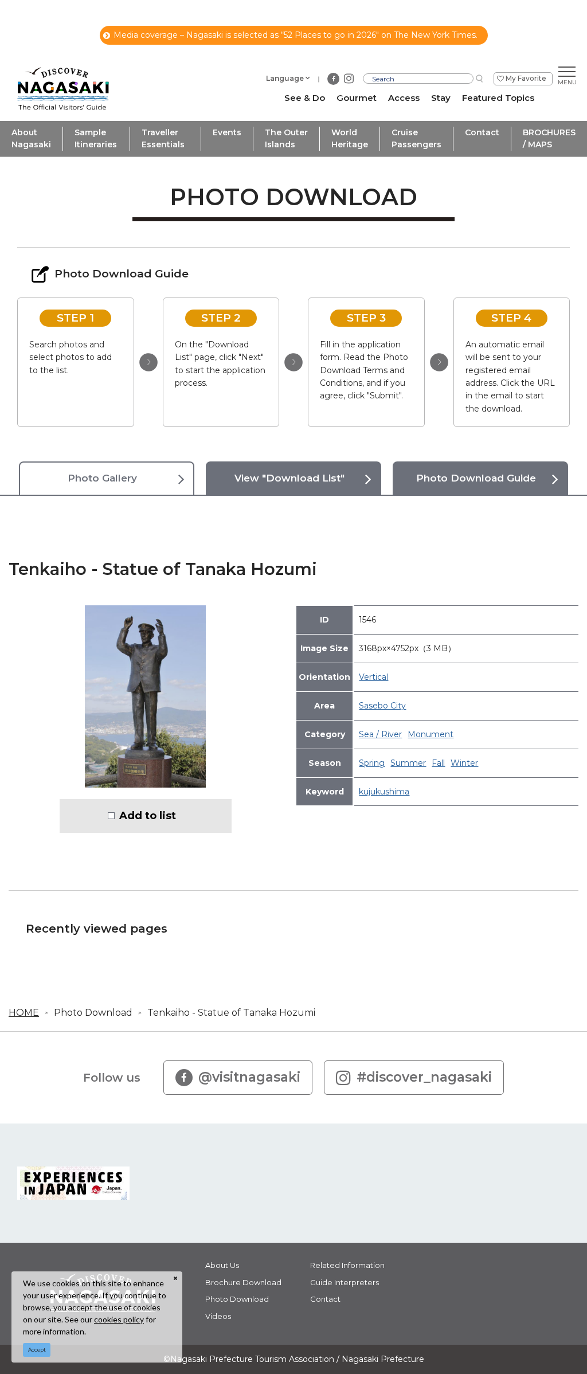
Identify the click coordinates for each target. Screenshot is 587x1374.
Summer (408, 763)
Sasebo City (382, 705)
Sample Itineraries (96, 138)
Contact (482, 132)
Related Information (347, 1265)
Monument (430, 734)
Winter (464, 763)
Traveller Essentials (163, 138)
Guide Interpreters (344, 1282)
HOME (24, 1012)
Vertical (373, 677)
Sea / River (380, 734)
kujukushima (384, 791)
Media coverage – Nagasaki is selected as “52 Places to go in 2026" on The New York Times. (296, 35)
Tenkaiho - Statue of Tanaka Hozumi (231, 1012)
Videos (218, 1316)
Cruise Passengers (416, 138)
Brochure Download (243, 1282)
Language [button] (285, 78)
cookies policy (119, 1319)
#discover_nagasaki (424, 1077)
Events (227, 132)
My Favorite (526, 78)
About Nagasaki (31, 138)
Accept (37, 1349)
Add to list (147, 815)
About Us (222, 1265)
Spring (372, 763)
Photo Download (93, 1012)
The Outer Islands (286, 138)
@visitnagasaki (249, 1077)
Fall (438, 763)
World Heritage (349, 138)
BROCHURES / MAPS (549, 138)
